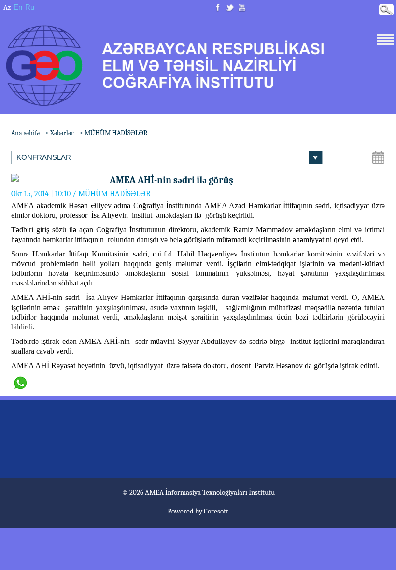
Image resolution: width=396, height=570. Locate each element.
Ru (29, 7)
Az (7, 7)
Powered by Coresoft (198, 511)
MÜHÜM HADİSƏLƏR (116, 133)
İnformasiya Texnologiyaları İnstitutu (220, 492)
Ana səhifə (25, 133)
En (18, 7)
